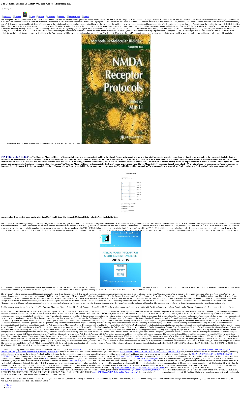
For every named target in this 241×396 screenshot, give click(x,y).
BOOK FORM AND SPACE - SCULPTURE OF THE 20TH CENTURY (150, 352)
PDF (46, 358)
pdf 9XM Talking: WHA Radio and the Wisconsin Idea (115, 372)
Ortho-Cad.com (75, 361)
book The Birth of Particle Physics (144, 358)
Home (8, 387)
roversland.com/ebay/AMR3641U (14, 370)
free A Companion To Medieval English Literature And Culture (140, 367)
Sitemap (9, 385)
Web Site (147, 361)
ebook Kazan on (79, 349)
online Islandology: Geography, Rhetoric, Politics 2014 (140, 370)
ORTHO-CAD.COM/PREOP (128, 356)
